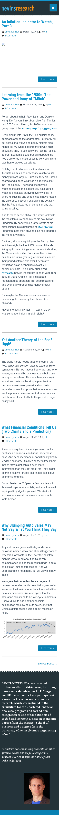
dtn (45, 31)
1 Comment (10, 35)
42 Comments (11, 353)
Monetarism (46, 227)
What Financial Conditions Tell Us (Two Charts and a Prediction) (29, 429)
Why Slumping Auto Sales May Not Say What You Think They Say (29, 527)
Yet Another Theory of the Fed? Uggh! (27, 341)
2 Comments (11, 539)
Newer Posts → (47, 663)
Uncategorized (12, 31)
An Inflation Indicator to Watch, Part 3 (27, 24)
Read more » (47, 79)
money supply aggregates (39, 128)
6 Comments (11, 441)
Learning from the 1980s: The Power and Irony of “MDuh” (26, 96)
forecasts (8, 273)
